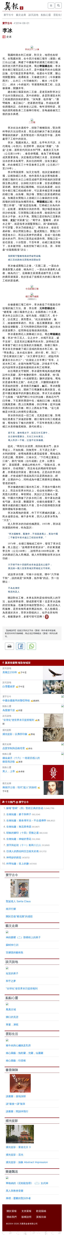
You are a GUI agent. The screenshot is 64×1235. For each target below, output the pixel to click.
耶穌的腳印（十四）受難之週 (22, 832)
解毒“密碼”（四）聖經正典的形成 (24, 808)
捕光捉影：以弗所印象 (14, 734)
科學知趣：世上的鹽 (17, 863)
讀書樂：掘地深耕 (16, 1096)
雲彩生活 (12, 1034)
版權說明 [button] (26, 1216)
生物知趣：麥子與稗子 (18, 814)
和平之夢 (11, 980)
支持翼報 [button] (26, 1211)
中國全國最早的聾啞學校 (16, 700)
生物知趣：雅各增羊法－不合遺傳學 (26, 820)
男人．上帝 (8, 771)
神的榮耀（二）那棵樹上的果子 (23, 937)
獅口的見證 (12, 1016)
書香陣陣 (12, 1070)
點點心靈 (46, 14)
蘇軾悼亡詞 (12, 944)
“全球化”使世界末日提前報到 (18, 719)
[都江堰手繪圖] (32, 293)
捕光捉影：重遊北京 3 (18, 1147)
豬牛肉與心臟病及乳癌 (18, 1045)
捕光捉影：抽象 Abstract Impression (27, 1162)
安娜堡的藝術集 (14, 952)
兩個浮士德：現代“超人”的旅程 (19, 787)
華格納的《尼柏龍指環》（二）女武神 (27, 1183)
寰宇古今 (9, 14)
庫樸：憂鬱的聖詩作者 (18, 1198)
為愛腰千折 (8, 710)
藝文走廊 (21, 14)
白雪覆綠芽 (8, 686)
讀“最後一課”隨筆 (15, 1103)
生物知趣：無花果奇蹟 (18, 826)
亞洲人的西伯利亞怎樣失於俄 (22, 851)
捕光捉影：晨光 (14, 1154)
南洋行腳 (11, 908)
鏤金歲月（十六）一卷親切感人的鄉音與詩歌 (21, 759)
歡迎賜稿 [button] (41, 1211)
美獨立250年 (9, 672)
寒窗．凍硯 (12, 1024)
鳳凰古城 (11, 1009)
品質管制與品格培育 (13, 748)
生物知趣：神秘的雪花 (18, 838)
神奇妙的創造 (13, 857)
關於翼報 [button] (12, 1211)
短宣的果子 (12, 973)
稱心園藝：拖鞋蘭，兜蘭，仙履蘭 (24, 1053)
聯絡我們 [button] (12, 1216)
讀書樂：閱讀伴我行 (17, 1111)
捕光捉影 (12, 1120)
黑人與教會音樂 (14, 1190)
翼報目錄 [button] (41, 1216)
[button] (9, 646)
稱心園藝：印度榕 (16, 1060)
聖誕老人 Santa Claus (18, 901)
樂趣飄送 (12, 1171)
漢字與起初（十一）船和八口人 (23, 845)
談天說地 (33, 14)
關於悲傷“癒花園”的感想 (19, 916)
